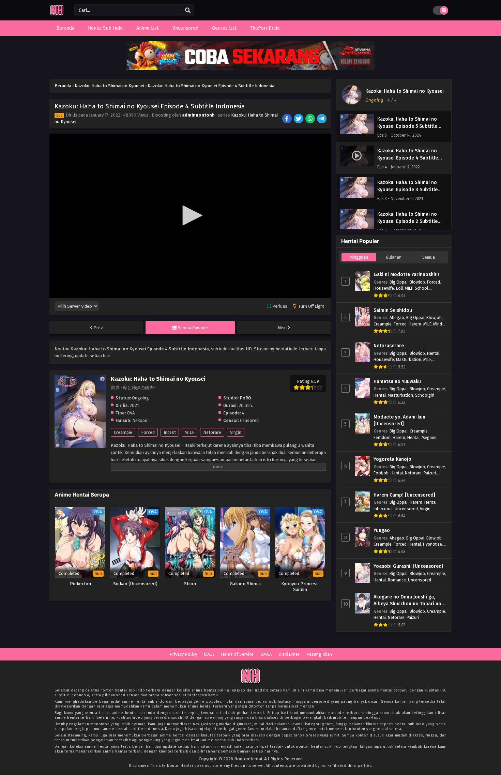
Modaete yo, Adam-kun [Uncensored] (399, 420)
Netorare (212, 432)
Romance (397, 579)
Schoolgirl (424, 395)
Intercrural (383, 508)
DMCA (266, 654)
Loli (399, 288)
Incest (170, 432)
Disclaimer (289, 654)
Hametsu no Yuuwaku (397, 381)
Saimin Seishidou (393, 310)
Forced (148, 432)
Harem (415, 323)
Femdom (382, 437)
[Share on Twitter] (299, 119)
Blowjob (417, 282)
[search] (188, 10)
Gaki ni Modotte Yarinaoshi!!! (406, 274)
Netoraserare (389, 346)
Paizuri (430, 472)
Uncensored (406, 508)
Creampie (123, 432)
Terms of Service (237, 654)
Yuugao (382, 530)
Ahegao (397, 317)
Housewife (384, 288)
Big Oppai (399, 282)
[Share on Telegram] (322, 119)
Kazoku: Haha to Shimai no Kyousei (404, 91)
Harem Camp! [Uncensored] (404, 495)
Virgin (235, 432)
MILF (189, 432)
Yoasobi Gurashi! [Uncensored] (408, 566)
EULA (209, 654)
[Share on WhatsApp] (310, 119)
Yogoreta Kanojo (392, 459)
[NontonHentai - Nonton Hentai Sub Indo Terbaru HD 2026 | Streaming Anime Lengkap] (56, 14)
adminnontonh (198, 115)
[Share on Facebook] (287, 119)
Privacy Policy (183, 654)
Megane (429, 437)
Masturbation (408, 359)
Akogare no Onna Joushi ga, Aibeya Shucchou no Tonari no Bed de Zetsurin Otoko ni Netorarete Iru (407, 600)
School (421, 288)
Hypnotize (432, 544)
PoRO (245, 397)
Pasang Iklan (319, 654)
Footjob (381, 472)
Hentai (433, 353)
